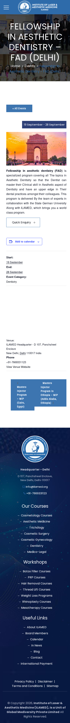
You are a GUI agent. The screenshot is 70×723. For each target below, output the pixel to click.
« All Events (19, 108)
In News (36, 645)
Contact (37, 658)
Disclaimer (45, 681)
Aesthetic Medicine (36, 522)
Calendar (36, 639)
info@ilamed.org (37, 487)
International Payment (37, 664)
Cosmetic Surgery (36, 534)
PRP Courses (36, 577)
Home (15, 66)
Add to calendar (25, 241)
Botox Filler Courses (36, 571)
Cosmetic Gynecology (36, 540)
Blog (37, 652)
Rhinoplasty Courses (36, 602)
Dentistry (11, 281)
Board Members (36, 633)
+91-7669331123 (36, 493)
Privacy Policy (24, 681)
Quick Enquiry (21, 222)
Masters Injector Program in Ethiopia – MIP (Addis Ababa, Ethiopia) (49, 393)
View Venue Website (18, 367)
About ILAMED (36, 627)
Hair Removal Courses (36, 584)
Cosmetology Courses (36, 515)
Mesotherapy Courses (36, 608)
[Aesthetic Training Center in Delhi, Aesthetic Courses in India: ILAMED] (37, 7)
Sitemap (53, 686)
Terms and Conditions (27, 686)
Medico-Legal (36, 552)
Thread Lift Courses (36, 590)
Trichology (36, 528)
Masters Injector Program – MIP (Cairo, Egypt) (22, 397)
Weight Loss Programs (36, 596)
